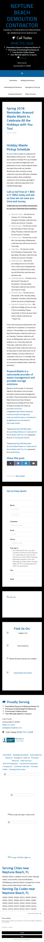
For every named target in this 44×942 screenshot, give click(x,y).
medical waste (19, 417)
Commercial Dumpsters (28, 763)
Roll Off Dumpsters (10, 763)
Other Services (26, 760)
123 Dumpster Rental (21, 437)
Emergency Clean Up (22, 758)
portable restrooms (14, 408)
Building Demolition (20, 755)
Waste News (20, 476)
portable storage (19, 414)
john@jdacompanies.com (12, 728)
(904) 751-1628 (22, 43)
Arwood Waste (12, 154)
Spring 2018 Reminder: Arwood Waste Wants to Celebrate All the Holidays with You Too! (21, 432)
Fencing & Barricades (17, 769)
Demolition (7, 755)
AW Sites (16, 452)
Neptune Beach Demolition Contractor (22, 15)
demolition (20, 411)
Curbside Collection (21, 766)
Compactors (8, 766)
